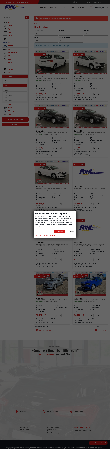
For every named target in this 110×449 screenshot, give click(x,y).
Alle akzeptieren (59, 231)
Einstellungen (70, 231)
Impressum (53, 235)
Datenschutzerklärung (41, 235)
